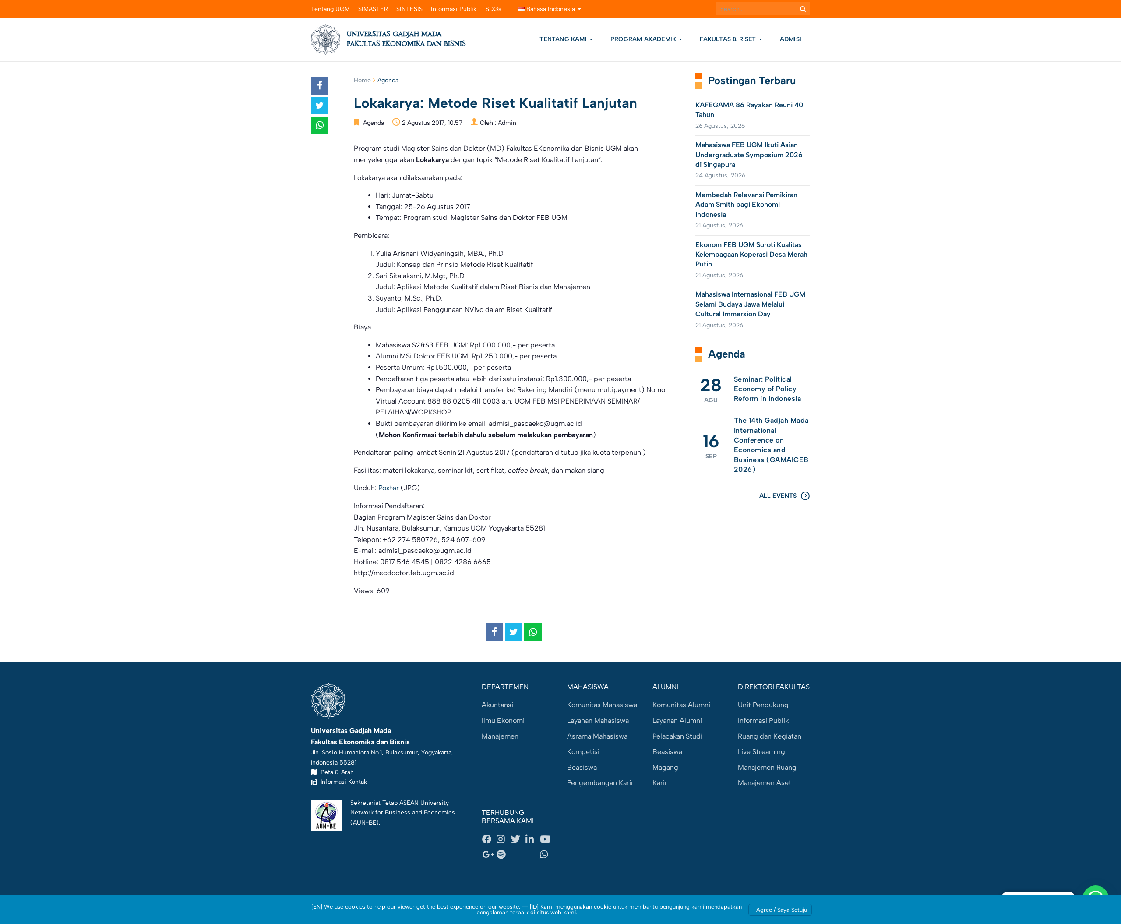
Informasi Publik (453, 9)
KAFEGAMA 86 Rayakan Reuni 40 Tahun (749, 110)
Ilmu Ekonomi (503, 720)
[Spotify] (504, 855)
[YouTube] (547, 839)
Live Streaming (761, 751)
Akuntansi (497, 705)
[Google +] (489, 855)
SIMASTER (373, 9)
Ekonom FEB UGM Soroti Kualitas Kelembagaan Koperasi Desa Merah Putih (751, 255)
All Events (778, 495)
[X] (518, 839)
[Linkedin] (532, 839)
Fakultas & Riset (729, 39)
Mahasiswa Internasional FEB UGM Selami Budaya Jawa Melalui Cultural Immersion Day (750, 304)
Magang (665, 767)
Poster (388, 488)
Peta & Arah (335, 771)
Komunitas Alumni (681, 705)
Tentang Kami (563, 39)
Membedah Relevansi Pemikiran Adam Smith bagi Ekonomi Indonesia (746, 205)
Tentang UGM (330, 9)
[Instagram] (504, 839)
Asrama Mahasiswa (597, 736)
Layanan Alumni (677, 720)
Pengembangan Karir (600, 783)
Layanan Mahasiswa (598, 720)
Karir (659, 783)
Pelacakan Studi (677, 736)
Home (362, 80)
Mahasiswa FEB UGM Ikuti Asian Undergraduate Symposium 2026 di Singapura (749, 155)
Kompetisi (583, 751)
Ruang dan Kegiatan (769, 736)
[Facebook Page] (489, 839)
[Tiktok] (532, 855)
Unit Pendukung (763, 705)
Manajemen (500, 736)
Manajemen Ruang (767, 767)
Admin (507, 123)
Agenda (387, 80)
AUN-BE (364, 822)
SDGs (493, 9)
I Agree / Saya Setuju (780, 909)
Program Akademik (644, 39)
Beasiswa (582, 767)
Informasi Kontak (342, 781)
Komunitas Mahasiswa (602, 705)
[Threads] (518, 855)
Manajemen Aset (764, 783)
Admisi (790, 39)
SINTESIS (409, 9)
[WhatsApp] (547, 855)
